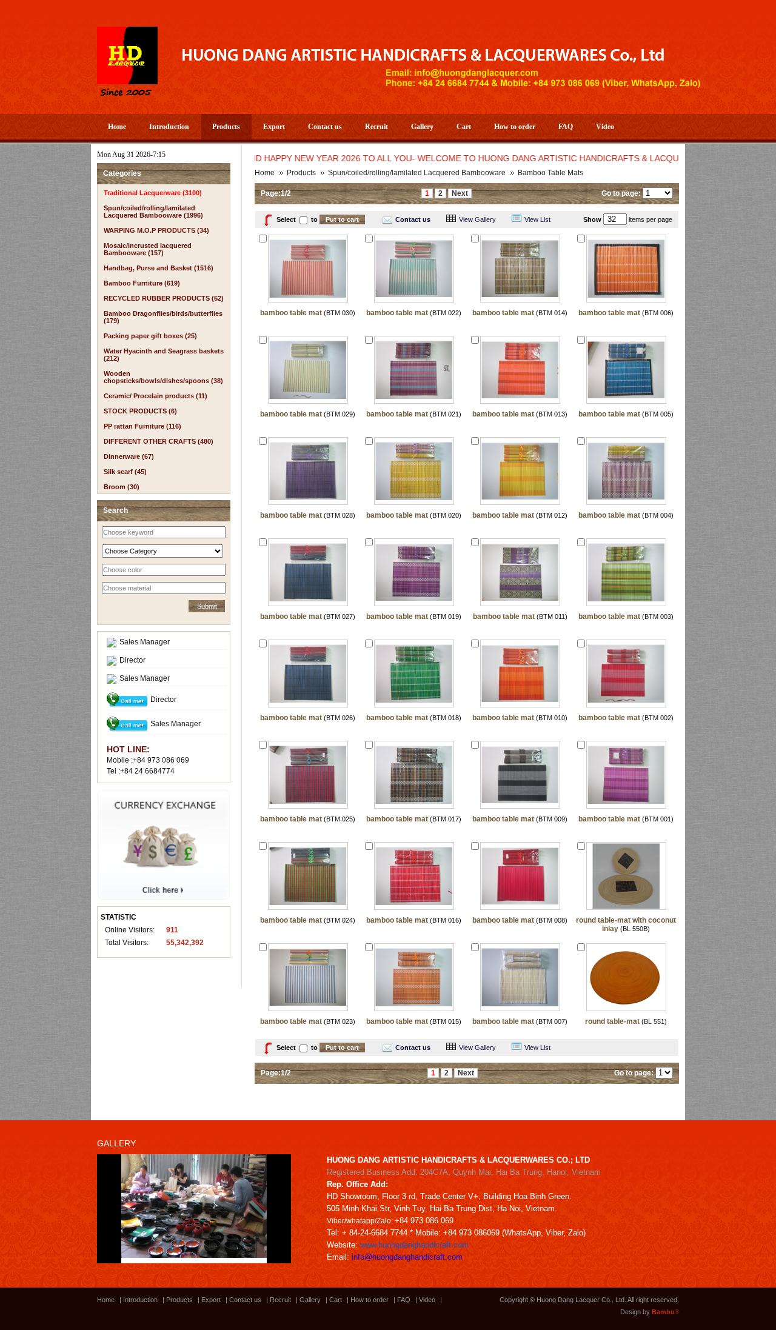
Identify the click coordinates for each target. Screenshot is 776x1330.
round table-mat (612, 1021)
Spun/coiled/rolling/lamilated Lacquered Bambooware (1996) (153, 211)
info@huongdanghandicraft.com (407, 1256)
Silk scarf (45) (125, 471)
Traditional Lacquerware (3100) (153, 192)
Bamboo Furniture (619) (142, 283)
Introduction (169, 126)
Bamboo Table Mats (550, 173)
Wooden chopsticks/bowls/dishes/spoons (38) (163, 377)
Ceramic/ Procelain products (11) (155, 395)
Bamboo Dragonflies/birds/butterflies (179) (163, 317)
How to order (514, 126)
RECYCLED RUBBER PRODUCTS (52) (164, 298)
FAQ (565, 126)
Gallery (422, 126)
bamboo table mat (291, 313)
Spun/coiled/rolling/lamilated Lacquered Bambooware (417, 173)
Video (605, 126)
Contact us (325, 126)
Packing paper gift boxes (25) (150, 335)
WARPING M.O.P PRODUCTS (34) (156, 230)
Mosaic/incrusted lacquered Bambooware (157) (148, 249)
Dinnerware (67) (129, 456)
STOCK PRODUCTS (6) (140, 411)
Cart (464, 126)
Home (117, 126)
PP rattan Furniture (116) (142, 426)
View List (537, 219)
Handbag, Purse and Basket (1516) (158, 268)
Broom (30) (121, 486)
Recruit (376, 126)
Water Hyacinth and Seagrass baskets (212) (164, 354)
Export (274, 126)
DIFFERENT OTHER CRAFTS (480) (158, 441)
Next (460, 193)
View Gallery (477, 219)
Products (226, 126)
